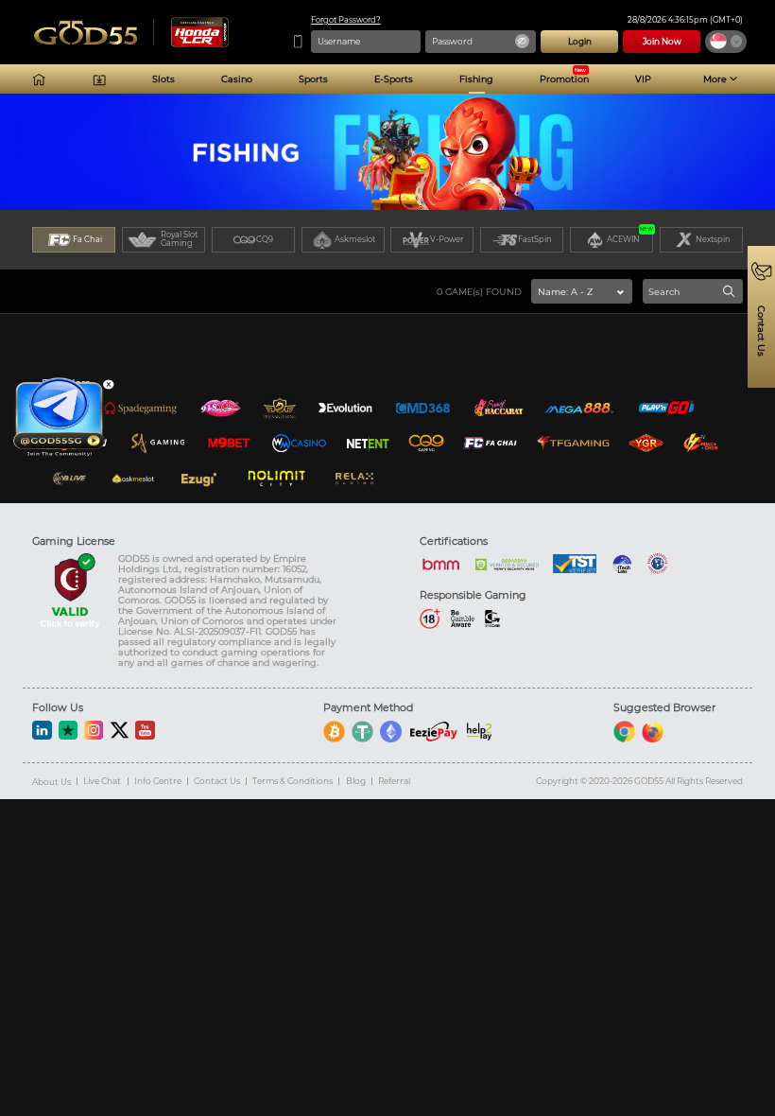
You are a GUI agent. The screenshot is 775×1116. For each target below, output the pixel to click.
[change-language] (726, 41)
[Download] (99, 79)
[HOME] (38, 79)
